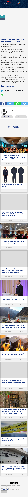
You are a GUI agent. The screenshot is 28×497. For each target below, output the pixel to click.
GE (26, 3)
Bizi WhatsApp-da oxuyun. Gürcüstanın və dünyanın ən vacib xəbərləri (15, 94)
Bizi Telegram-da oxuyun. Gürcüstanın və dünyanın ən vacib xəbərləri (14, 91)
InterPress (10, 112)
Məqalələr (7, 116)
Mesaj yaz (21, 116)
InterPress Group (4, 489)
